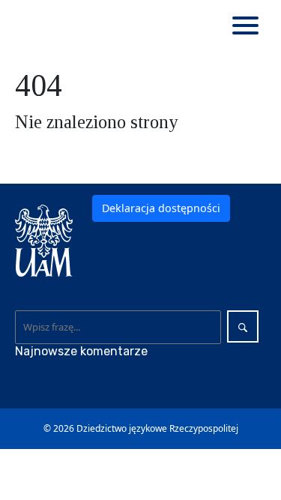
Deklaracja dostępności (161, 208)
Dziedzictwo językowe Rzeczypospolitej (157, 428)
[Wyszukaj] (243, 326)
